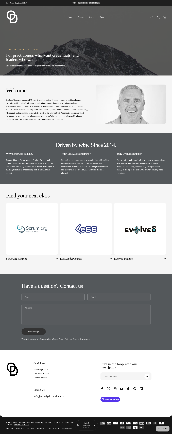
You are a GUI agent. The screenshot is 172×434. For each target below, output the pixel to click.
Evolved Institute (40, 377)
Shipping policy (41, 428)
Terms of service (30, 428)
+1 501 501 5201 (94, 3)
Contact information (53, 428)
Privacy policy (10, 428)
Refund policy (20, 428)
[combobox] (18, 3)
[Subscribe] (146, 376)
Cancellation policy (66, 428)
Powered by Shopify (21, 424)
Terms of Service (79, 339)
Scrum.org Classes (40, 369)
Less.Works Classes (41, 373)
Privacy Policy (64, 339)
